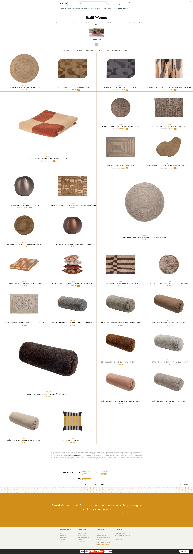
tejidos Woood (114, 23)
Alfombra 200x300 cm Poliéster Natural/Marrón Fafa (121, 283)
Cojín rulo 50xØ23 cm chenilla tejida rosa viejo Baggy (121, 401)
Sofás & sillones (101, 8)
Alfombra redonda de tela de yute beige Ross (24, 87)
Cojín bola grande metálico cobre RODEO (24, 205)
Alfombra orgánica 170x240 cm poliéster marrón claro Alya (169, 166)
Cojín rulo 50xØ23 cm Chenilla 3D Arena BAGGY (169, 401)
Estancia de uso (116, 50)
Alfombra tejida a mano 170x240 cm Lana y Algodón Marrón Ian (72, 205)
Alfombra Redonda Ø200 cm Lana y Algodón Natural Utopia (145, 237)
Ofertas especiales (123, 8)
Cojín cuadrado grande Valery (72, 440)
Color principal (78, 50)
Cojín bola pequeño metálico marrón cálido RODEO (72, 244)
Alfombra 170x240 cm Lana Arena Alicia (121, 166)
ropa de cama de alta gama (73, 455)
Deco (69, 8)
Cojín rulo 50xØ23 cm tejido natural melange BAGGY (169, 362)
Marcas (114, 8)
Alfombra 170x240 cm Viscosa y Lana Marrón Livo (72, 87)
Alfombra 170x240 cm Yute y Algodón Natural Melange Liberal (168, 87)
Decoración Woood (96, 39)
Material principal (90, 50)
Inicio (61, 12)
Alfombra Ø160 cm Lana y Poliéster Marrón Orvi (24, 244)
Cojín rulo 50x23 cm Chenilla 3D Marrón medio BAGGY (120, 362)
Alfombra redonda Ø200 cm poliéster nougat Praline (169, 283)
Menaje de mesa (85, 8)
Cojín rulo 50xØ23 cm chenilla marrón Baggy (169, 323)
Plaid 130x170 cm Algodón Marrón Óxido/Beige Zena (48, 159)
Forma (107, 50)
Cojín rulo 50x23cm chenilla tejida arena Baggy (24, 440)
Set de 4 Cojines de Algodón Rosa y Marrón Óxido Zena (72, 283)
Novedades (63, 8)
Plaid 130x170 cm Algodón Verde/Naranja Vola (24, 283)
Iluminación (76, 8)
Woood (66, 12)
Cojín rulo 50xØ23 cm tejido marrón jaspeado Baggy (120, 323)
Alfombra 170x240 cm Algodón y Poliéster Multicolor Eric (24, 323)
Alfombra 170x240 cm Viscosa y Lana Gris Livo (120, 87)
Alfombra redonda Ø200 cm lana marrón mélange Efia (120, 126)
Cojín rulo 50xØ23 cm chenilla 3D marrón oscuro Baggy (48, 394)
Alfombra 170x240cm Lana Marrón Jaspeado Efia (169, 126)
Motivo (100, 50)
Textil (109, 8)
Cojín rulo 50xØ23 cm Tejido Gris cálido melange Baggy (72, 323)
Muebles (93, 8)
